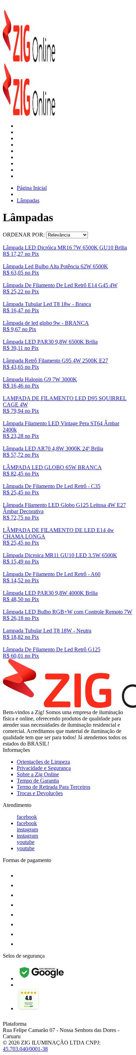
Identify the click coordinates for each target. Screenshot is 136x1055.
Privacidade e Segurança (44, 768)
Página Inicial (32, 188)
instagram (27, 829)
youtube (26, 842)
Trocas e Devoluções (40, 793)
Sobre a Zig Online (38, 774)
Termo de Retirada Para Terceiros (53, 787)
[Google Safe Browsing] (42, 978)
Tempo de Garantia (38, 781)
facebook (27, 817)
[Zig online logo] (29, 60)
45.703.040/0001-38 (25, 1049)
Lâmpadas (28, 200)
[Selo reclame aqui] (28, 1008)
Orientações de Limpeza (43, 762)
